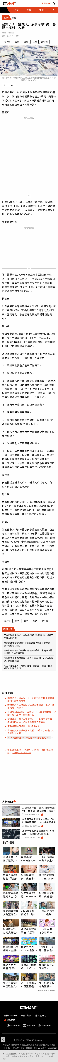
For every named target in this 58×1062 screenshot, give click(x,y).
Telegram (46, 1025)
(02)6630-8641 (32, 749)
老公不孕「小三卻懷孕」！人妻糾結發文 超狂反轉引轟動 (11, 858)
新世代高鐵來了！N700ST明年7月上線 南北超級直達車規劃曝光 (47, 876)
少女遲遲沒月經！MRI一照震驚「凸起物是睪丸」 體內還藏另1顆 (29, 894)
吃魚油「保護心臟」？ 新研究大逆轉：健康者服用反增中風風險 (30, 699)
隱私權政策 (40, 1015)
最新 (16, 10)
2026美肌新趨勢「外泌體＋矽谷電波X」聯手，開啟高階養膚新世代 (28, 737)
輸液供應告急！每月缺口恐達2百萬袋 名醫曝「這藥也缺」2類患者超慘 (28, 652)
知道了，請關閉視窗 (49, 1048)
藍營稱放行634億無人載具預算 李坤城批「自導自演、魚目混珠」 (29, 858)
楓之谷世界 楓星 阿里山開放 (10, 966)
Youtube (31, 1025)
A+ (5, 84)
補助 (34, 41)
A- (12, 84)
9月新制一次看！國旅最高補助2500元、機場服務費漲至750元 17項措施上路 (47, 948)
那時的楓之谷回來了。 (46, 966)
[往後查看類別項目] (51, 10)
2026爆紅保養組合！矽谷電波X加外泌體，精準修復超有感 (29, 912)
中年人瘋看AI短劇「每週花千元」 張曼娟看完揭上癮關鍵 (11, 876)
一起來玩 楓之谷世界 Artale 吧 (46, 930)
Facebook (15, 1025)
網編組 (11, 32)
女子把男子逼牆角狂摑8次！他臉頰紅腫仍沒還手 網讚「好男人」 (46, 984)
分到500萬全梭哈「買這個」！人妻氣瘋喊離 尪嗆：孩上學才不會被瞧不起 (31, 713)
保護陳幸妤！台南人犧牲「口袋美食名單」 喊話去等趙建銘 (11, 930)
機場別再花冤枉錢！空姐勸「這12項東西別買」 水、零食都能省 (11, 948)
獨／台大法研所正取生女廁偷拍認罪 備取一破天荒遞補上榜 (11, 984)
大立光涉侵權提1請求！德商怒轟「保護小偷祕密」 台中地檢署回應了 (28, 644)
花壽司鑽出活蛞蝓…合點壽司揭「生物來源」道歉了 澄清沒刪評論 (29, 636)
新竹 (17, 41)
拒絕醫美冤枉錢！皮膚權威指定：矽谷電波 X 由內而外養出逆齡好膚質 (47, 894)
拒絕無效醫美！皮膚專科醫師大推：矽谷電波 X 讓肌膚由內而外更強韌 (29, 876)
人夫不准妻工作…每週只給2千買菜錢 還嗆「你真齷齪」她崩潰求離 (28, 667)
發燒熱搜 (10, 1019)
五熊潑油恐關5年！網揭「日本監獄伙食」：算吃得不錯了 (46, 912)
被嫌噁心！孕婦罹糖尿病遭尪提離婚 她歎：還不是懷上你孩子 (30, 706)
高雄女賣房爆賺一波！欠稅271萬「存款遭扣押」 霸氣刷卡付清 (32, 732)
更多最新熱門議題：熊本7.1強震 (23, 726)
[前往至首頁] (9, 3)
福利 (26, 41)
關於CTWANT (10, 1015)
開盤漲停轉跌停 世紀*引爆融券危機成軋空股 (29, 966)
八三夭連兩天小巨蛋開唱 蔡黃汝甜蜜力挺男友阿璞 (29, 984)
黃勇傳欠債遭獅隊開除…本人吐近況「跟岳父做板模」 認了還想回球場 (29, 659)
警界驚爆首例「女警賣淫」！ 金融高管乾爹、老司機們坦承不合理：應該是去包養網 (30, 721)
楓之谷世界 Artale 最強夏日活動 (28, 948)
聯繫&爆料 (26, 1015)
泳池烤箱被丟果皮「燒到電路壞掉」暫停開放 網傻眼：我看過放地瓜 (29, 930)
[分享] (3, 1039)
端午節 (44, 41)
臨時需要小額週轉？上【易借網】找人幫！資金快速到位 (11, 894)
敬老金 (7, 41)
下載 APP (46, 3)
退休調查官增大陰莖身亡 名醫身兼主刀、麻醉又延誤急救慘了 (11, 912)
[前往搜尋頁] (54, 3)
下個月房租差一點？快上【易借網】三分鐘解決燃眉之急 (46, 858)
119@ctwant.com (22, 752)
